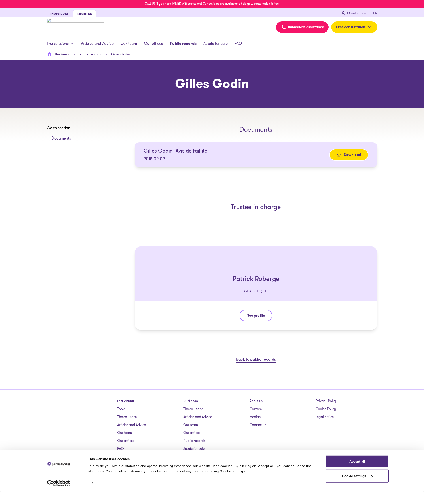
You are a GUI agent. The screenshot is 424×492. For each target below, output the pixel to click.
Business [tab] (84, 14)
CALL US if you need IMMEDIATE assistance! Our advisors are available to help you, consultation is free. (212, 3)
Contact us (258, 424)
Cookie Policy (326, 408)
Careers (256, 408)
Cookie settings (354, 476)
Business (190, 400)
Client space (356, 13)
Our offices (153, 43)
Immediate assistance (306, 27)
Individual (125, 400)
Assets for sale (215, 43)
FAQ (238, 43)
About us (256, 400)
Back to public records (256, 360)
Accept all (357, 461)
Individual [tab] (59, 13)
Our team (129, 43)
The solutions (58, 43)
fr (375, 13)
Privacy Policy (326, 400)
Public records (183, 43)
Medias (255, 416)
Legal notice (325, 416)
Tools (121, 408)
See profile (259, 316)
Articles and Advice (97, 43)
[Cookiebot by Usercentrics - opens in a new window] (58, 483)
